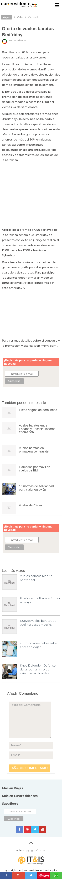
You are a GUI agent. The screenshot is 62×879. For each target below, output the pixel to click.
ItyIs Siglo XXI (12, 870)
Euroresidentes (18, 40)
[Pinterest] (27, 829)
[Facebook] (19, 829)
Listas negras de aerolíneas (38, 410)
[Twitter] (35, 829)
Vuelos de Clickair (31, 505)
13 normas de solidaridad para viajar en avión (36, 487)
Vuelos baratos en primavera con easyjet (34, 449)
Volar (19, 850)
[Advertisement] (31, 195)
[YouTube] (42, 829)
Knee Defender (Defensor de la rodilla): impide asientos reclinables (38, 669)
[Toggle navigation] (57, 6)
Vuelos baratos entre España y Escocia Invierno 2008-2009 (37, 429)
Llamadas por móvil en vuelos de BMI (34, 468)
